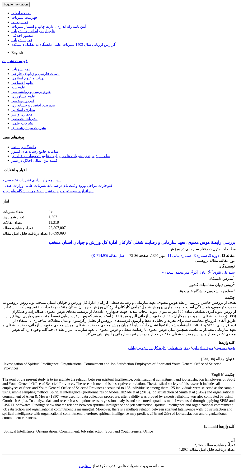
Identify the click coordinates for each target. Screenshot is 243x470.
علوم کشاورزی (23, 96)
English (17, 53)
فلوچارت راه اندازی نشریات (33, 31)
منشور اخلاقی (22, 35)
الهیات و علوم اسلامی (28, 78)
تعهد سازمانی (202, 348)
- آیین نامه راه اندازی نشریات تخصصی (32, 180)
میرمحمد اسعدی (176, 272)
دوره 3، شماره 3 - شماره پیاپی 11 (193, 255)
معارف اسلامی (23, 110)
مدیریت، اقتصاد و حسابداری (33, 105)
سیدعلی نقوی (223, 272)
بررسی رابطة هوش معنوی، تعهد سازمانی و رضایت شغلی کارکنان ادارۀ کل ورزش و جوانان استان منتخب (142, 242)
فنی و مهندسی (22, 101)
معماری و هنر (22, 114)
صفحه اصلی (21, 13)
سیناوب (85, 466)
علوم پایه (18, 87)
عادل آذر (200, 272)
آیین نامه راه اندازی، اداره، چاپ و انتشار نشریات (48, 26)
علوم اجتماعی (22, 83)
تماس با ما (19, 22)
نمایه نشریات (21, 40)
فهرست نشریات (24, 17)
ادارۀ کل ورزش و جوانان (147, 348)
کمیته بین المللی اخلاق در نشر (34, 160)
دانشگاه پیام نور (23, 147)
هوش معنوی (225, 348)
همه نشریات (21, 69)
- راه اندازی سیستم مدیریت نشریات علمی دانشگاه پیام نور (48, 191)
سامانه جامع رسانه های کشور (34, 151)
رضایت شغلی (179, 348)
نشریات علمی (22, 123)
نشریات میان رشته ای (28, 128)
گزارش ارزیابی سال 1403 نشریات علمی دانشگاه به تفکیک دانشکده (63, 44)
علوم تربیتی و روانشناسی (31, 92)
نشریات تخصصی (24, 119)
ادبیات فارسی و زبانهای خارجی (35, 74)
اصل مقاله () (108, 255)
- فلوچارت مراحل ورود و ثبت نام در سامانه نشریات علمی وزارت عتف (57, 186)
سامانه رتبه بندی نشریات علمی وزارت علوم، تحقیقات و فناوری (60, 156)
